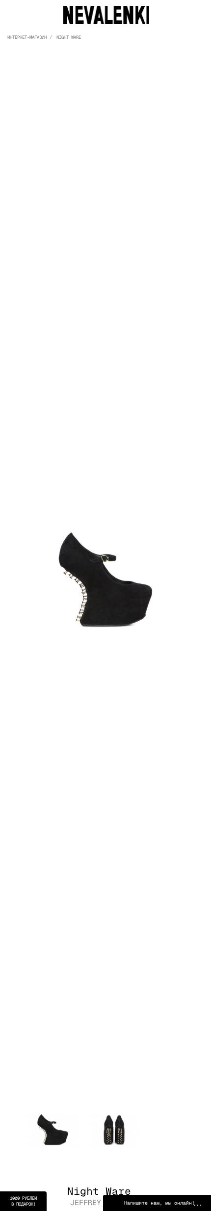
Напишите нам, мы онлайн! (159, 1203)
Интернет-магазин (27, 37)
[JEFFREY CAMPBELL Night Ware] (105, 579)
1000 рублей (23, 1201)
